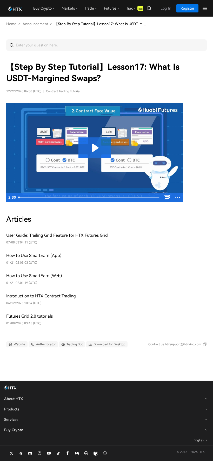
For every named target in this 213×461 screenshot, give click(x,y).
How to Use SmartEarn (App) (34, 255)
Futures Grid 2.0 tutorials (29, 316)
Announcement (35, 24)
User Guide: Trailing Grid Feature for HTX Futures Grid (57, 235)
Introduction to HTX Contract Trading (41, 296)
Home (11, 24)
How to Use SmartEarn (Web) (34, 275)
